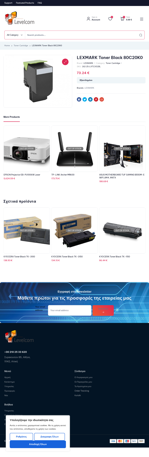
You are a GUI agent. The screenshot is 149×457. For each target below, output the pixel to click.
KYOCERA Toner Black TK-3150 (19, 256)
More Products (11, 117)
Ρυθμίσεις (21, 436)
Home (7, 45)
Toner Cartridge (21, 45)
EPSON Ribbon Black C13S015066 (116, 174)
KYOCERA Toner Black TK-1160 (114, 256)
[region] (38, 433)
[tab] (11, 117)
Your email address (40, 308)
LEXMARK (88, 63)
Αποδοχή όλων (38, 444)
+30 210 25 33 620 (15, 351)
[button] (65, 62)
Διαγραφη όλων (49, 436)
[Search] (138, 35)
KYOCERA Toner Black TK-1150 (66, 256)
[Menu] (141, 19)
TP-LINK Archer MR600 (15, 174)
